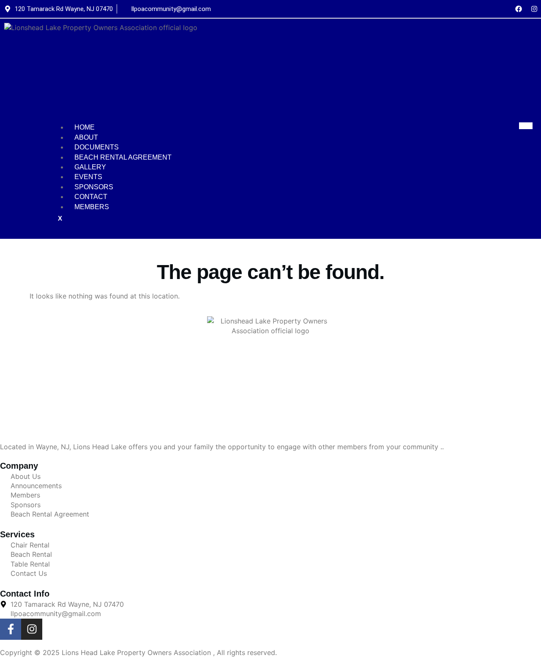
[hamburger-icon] (526, 125)
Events (88, 176)
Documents (96, 147)
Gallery (90, 167)
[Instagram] (534, 9)
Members (91, 206)
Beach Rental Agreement (123, 157)
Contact (90, 196)
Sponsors (93, 187)
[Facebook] (518, 9)
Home (84, 127)
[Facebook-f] (10, 629)
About (86, 137)
